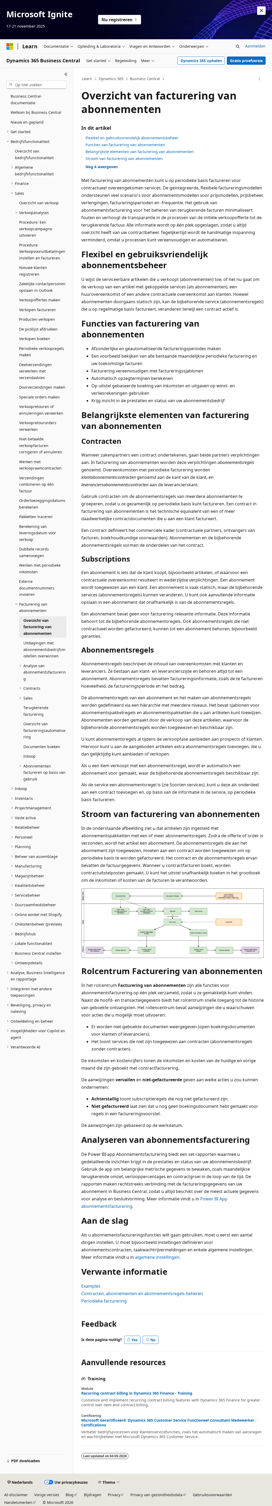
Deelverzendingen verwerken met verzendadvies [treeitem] (35, 371)
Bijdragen (92, 1494)
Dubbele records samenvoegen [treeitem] (34, 552)
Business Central (145, 78)
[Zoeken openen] (237, 46)
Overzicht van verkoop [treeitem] (39, 202)
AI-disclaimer (16, 1494)
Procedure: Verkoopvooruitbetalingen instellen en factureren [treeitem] (42, 251)
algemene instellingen (157, 1257)
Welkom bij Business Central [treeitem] (36, 112)
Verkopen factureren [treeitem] (37, 309)
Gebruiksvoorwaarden (212, 1494)
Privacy (114, 1494)
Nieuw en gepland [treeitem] (27, 122)
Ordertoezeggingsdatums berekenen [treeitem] (42, 504)
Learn (87, 78)
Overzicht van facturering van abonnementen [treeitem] (37, 627)
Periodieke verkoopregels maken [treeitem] (41, 352)
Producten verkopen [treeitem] (37, 319)
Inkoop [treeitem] (29, 756)
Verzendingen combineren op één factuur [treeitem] (36, 484)
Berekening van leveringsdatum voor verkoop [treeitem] (37, 533)
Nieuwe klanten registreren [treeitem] (33, 271)
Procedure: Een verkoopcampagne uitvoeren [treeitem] (35, 229)
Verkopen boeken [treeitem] (34, 338)
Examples (90, 1286)
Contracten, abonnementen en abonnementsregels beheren (142, 1293)
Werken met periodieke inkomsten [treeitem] (40, 568)
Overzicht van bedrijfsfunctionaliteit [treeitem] (34, 154)
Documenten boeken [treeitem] (41, 746)
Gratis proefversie (246, 60)
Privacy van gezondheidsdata (156, 1494)
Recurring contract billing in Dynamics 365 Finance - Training (136, 1393)
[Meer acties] (259, 79)
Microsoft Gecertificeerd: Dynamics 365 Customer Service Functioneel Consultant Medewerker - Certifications (169, 1422)
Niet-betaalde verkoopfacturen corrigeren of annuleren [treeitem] (40, 445)
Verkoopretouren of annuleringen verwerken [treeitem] (41, 410)
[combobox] (36, 85)
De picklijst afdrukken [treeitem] (38, 329)
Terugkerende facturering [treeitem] (35, 711)
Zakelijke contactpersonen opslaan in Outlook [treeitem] (42, 287)
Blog (70, 1494)
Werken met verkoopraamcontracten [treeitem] (40, 465)
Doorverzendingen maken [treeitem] (42, 387)
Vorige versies (46, 1494)
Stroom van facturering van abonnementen (124, 158)
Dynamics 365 (111, 78)
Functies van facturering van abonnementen (125, 144)
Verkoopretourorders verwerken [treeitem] (37, 426)
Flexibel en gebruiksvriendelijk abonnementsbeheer (132, 137)
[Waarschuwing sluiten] (261, 10)
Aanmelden (255, 46)
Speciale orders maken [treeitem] (39, 397)
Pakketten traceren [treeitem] (36, 516)
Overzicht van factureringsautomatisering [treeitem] (44, 730)
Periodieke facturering (104, 1301)
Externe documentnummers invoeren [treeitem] (36, 588)
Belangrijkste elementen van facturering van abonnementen (140, 151)
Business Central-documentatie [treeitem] (26, 99)
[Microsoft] (9, 46)
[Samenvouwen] (66, 74)
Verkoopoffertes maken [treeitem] (39, 299)
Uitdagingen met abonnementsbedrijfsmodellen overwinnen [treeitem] (44, 649)
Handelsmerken (18, 1502)
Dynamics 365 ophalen (201, 60)
